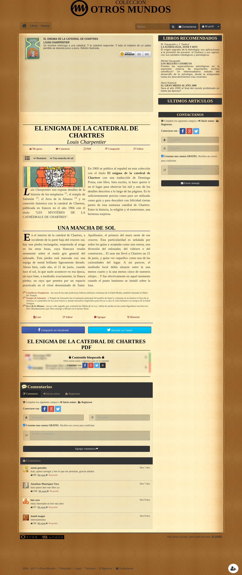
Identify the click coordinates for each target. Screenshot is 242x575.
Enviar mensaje (191, 183)
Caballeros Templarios (37, 292)
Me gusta (42, 475)
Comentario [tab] (32, 393)
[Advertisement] (86, 85)
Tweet (121, 330)
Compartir (54, 330)
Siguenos (106, 568)
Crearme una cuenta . (42, 425)
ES (140, 54)
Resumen (41, 158)
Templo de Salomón (36, 298)
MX (148, 54)
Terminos (90, 568)
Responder (53, 475)
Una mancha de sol (62, 158)
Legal (78, 568)
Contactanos (125, 568)
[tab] (51, 393)
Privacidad (65, 568)
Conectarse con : (32, 408)
